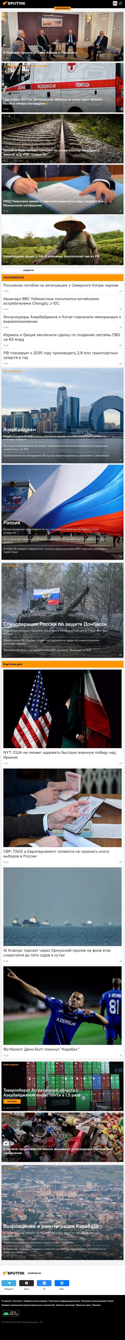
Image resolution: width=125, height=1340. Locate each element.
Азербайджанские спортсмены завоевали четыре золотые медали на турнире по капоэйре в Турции (54, 437)
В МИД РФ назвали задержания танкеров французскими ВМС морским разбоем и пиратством (55, 550)
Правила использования (35, 1301)
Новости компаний (65, 1305)
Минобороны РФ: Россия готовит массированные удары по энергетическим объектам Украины (51, 642)
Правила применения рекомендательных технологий (28, 1305)
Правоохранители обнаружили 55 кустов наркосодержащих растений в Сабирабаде (56, 455)
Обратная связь (83, 1305)
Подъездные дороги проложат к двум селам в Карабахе (38, 1242)
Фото (6, 1115)
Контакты (17, 1301)
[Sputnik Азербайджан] (15, 6)
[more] (121, 58)
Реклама (96, 1305)
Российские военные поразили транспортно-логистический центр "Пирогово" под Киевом (55, 632)
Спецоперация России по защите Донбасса (26, 66)
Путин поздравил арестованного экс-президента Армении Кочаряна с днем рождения (51, 530)
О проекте (7, 1301)
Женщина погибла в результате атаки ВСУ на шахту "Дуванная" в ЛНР (47, 650)
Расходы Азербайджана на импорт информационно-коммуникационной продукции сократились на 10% (55, 447)
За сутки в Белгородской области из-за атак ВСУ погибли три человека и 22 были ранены (55, 540)
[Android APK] (10, 1313)
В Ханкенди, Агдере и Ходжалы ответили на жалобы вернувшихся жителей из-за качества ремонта (54, 1250)
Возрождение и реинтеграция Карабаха (62, 1212)
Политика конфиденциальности (64, 1301)
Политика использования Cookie (97, 1301)
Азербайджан (62, 415)
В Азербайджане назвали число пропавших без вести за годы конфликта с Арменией (50, 1234)
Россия (62, 512)
